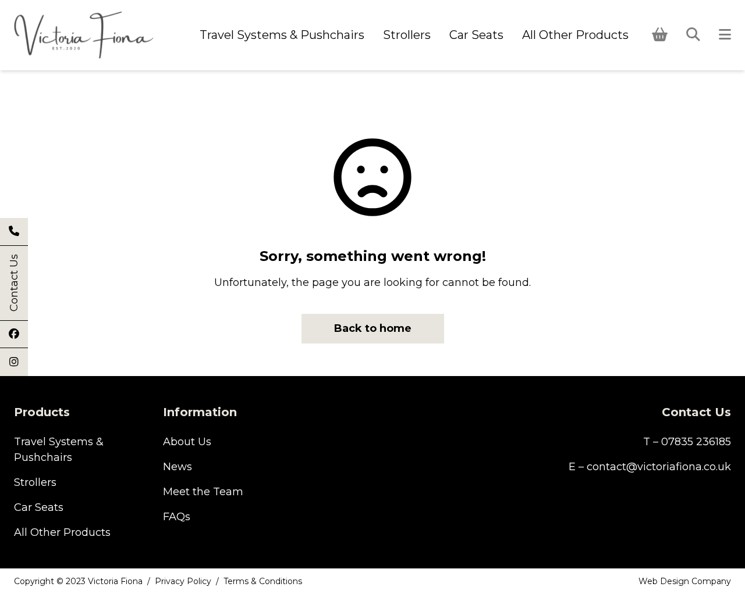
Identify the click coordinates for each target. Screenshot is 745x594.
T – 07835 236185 (687, 441)
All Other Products (575, 35)
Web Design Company (684, 581)
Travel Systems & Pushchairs (282, 35)
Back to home (372, 328)
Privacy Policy (183, 581)
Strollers (407, 35)
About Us (187, 441)
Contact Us (14, 283)
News (177, 466)
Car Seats (476, 35)
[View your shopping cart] (660, 34)
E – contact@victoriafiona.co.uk (650, 466)
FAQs (176, 516)
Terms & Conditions (263, 581)
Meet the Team (203, 491)
